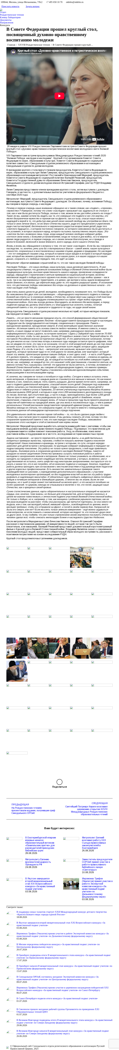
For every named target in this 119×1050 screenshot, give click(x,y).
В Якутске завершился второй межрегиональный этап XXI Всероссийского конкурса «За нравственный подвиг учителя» (40, 883)
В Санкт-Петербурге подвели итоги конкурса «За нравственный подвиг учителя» (57, 998)
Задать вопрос (33, 6)
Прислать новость (10, 6)
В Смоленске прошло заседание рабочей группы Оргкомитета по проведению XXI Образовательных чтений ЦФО (58, 1010)
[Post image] (14, 843)
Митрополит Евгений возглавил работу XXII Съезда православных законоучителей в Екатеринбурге (94, 842)
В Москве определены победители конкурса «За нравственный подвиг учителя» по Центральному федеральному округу (58, 945)
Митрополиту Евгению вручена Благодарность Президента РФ (38, 862)
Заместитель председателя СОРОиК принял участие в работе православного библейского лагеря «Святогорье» (97, 864)
